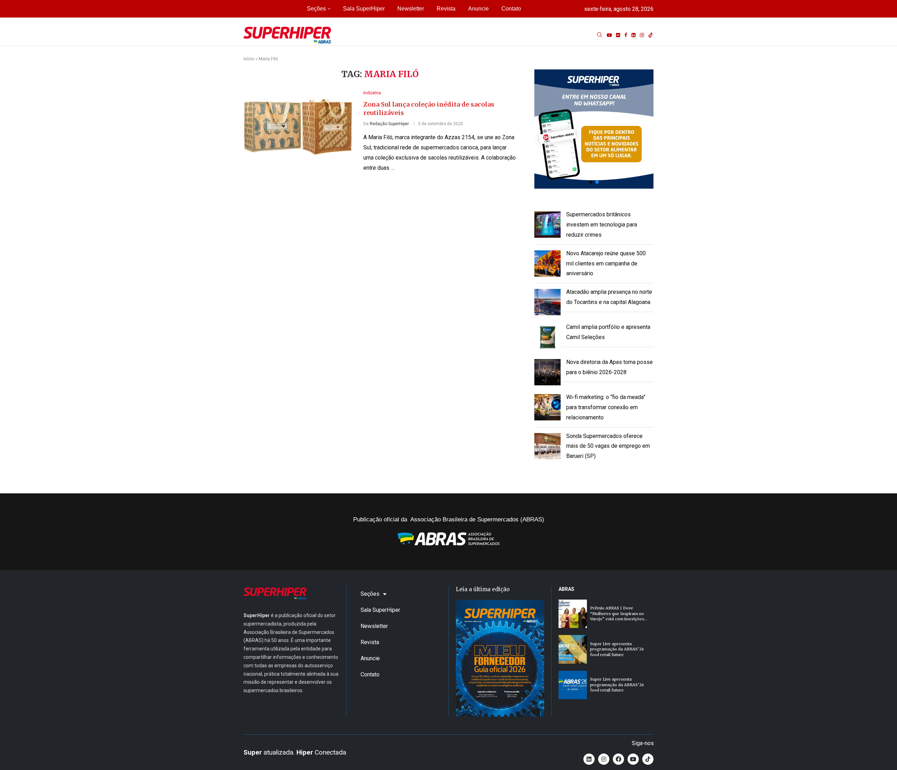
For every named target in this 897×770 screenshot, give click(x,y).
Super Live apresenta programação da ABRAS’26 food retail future (617, 649)
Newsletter (410, 9)
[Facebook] (626, 35)
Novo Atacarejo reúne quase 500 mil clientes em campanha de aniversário (606, 263)
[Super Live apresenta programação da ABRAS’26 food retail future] (573, 649)
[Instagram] (641, 35)
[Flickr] (618, 35)
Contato (511, 9)
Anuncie (478, 9)
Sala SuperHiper (364, 9)
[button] (593, 129)
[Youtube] (609, 35)
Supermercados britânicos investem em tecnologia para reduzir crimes (601, 224)
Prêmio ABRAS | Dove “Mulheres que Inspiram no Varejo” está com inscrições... (618, 613)
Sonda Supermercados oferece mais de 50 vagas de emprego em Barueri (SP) (608, 446)
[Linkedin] (633, 35)
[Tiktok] (650, 35)
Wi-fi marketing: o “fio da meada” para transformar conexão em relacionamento (605, 407)
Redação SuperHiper (389, 123)
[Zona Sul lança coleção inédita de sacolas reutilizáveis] (298, 126)
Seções (316, 9)
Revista (446, 9)
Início (249, 58)
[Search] (599, 35)
